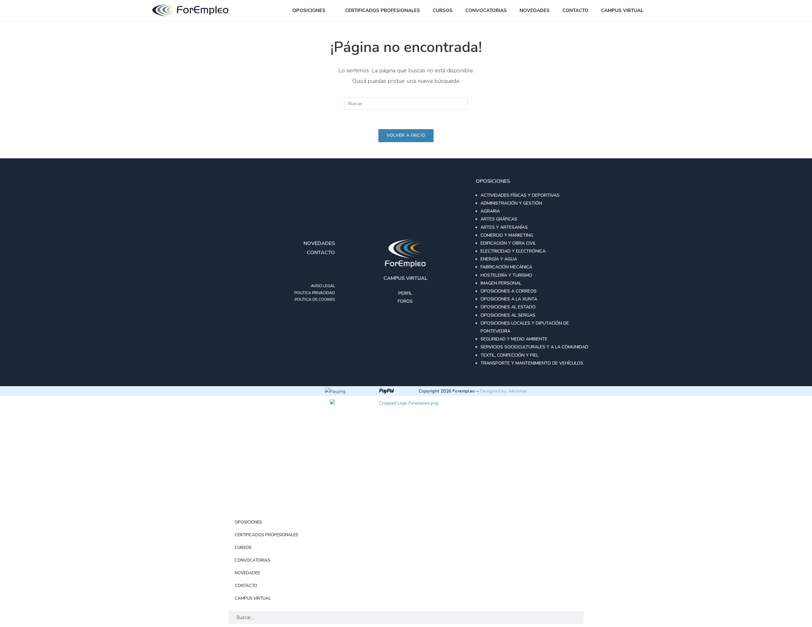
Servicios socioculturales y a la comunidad (534, 347)
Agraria (490, 211)
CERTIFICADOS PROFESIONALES (382, 10)
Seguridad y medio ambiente (514, 339)
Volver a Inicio (406, 135)
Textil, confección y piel (510, 355)
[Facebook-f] (303, 270)
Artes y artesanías (504, 227)
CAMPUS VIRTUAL (622, 10)
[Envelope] (328, 270)
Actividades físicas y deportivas (520, 195)
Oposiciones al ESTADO (508, 307)
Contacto (575, 10)
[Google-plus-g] (316, 270)
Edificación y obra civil (508, 243)
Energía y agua (499, 259)
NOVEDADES (535, 10)
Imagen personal (501, 283)
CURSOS (443, 10)
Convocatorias (486, 10)
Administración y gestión (511, 203)
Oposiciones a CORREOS (509, 291)
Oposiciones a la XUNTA (509, 299)
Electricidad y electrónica (513, 251)
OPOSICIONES (308, 10)
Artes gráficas (499, 219)
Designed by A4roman (503, 391)
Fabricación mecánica (506, 267)
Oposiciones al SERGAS (508, 315)
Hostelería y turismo (506, 275)
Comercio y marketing (507, 235)
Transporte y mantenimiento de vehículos (532, 363)
